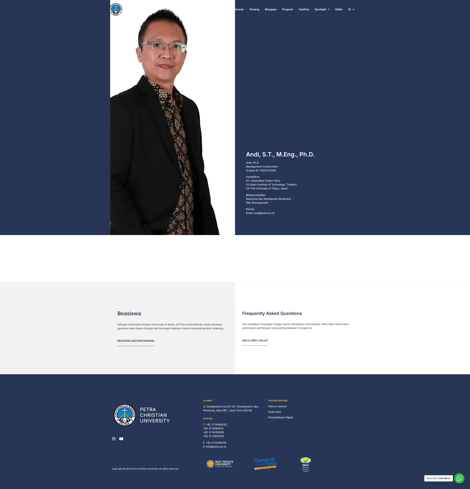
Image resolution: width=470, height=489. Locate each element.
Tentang (254, 9)
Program (287, 9)
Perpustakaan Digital (280, 417)
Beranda (238, 9)
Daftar (339, 9)
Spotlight (320, 9)
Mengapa (271, 9)
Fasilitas (304, 9)
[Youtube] (121, 439)
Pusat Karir (274, 411)
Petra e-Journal (277, 406)
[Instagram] (114, 439)
